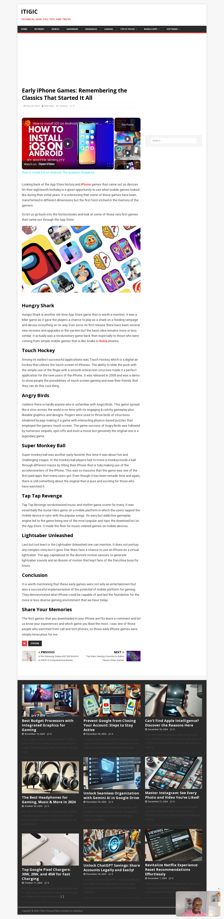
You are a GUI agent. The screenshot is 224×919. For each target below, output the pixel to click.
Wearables (91, 29)
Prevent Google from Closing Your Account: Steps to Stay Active (109, 725)
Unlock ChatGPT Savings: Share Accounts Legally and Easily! (111, 867)
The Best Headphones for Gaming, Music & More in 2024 (49, 799)
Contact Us (66, 911)
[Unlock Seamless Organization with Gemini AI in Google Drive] (112, 787)
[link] (27, 123)
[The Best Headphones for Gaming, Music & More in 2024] (50, 791)
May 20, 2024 (33, 106)
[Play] (127, 138)
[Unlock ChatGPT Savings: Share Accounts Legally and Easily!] (112, 859)
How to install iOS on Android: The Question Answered (67, 123)
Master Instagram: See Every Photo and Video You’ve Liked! (172, 795)
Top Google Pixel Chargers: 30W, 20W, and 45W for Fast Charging (46, 874)
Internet (39, 29)
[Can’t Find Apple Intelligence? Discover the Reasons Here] (173, 714)
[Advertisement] (112, 57)
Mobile (55, 29)
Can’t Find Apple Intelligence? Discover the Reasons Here (172, 723)
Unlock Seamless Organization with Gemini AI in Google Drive (111, 795)
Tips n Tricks (127, 29)
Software (172, 29)
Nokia (103, 341)
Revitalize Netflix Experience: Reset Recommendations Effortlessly (171, 869)
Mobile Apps (150, 29)
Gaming (108, 29)
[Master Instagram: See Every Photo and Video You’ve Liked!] (173, 786)
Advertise (78, 911)
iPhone (86, 184)
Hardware (72, 29)
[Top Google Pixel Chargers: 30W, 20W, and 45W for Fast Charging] (50, 863)
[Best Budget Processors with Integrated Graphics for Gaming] (50, 714)
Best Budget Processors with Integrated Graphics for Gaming (48, 725)
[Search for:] (173, 141)
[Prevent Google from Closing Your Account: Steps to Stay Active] (112, 714)
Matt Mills (49, 106)
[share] (107, 122)
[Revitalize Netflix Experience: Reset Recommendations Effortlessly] (173, 859)
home (24, 29)
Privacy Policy (53, 911)
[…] (62, 896)
